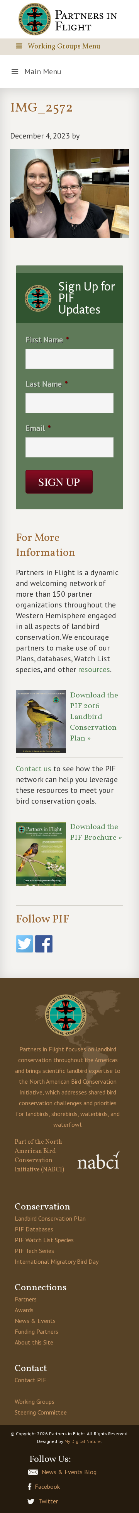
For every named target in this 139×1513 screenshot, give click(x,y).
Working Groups (34, 1401)
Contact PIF (30, 1380)
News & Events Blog (69, 1472)
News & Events (35, 1321)
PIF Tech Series (34, 1250)
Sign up (59, 481)
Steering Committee (41, 1412)
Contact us (33, 769)
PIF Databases (34, 1229)
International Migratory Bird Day (56, 1261)
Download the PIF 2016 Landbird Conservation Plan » (94, 717)
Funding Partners (36, 1331)
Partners (26, 1299)
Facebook (47, 1486)
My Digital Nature (82, 1441)
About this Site (34, 1342)
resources (94, 669)
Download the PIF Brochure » (96, 832)
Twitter (48, 1501)
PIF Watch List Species (44, 1240)
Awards (24, 1310)
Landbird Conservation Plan (50, 1218)
